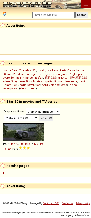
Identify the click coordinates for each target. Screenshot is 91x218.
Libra (27, 144)
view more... (28, 88)
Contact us (67, 203)
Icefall (39, 77)
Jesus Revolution (29, 85)
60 (21, 144)
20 (16, 144)
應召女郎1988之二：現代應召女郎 (66, 77)
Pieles (73, 85)
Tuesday (25, 70)
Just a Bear (10, 70)
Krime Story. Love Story (17, 81)
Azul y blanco (50, 85)
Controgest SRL (51, 203)
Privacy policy (83, 203)
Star (12, 144)
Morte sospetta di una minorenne (55, 81)
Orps (64, 85)
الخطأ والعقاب (45, 70)
